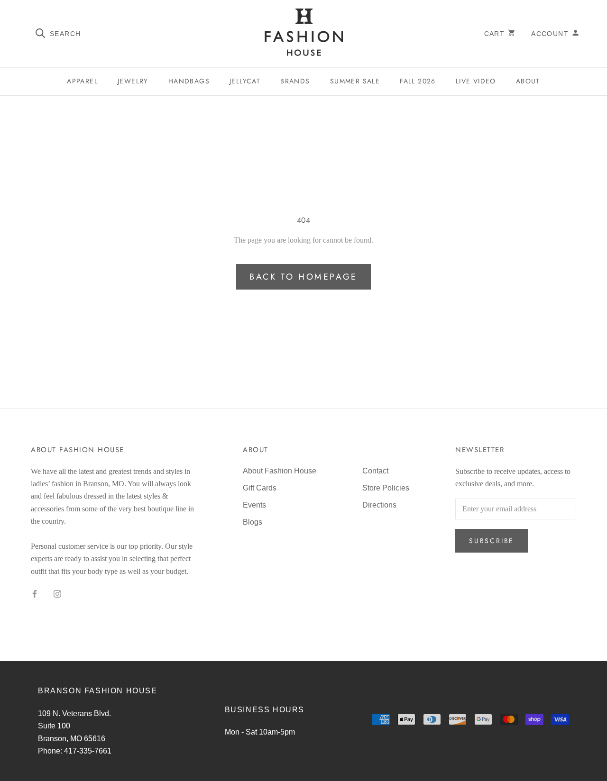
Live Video (476, 81)
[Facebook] (34, 593)
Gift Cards (259, 488)
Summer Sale (355, 81)
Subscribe (491, 540)
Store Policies (385, 488)
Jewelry (133, 81)
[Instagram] (57, 593)
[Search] (41, 32)
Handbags (189, 81)
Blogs (252, 522)
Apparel (82, 81)
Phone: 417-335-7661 (74, 751)
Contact (375, 471)
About (528, 81)
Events (254, 505)
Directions (379, 505)
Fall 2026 (418, 81)
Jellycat (245, 81)
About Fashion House (279, 471)
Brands (295, 81)
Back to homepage (303, 277)
